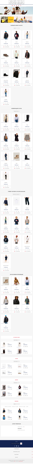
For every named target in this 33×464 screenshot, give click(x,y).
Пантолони (27, 80)
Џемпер (16, 41)
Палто (16, 287)
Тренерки (16, 80)
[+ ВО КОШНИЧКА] (11, 346)
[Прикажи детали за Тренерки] (16, 73)
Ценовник (19, 428)
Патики (16, 358)
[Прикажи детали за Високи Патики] (6, 73)
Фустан (8, 349)
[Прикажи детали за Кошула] (16, 118)
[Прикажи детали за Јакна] (6, 35)
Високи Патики (6, 80)
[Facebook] (14, 446)
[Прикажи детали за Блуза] (6, 201)
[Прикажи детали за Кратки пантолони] (27, 239)
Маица (16, 207)
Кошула (16, 124)
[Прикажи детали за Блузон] (27, 220)
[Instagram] (16, 446)
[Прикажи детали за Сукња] (27, 137)
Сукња (8, 343)
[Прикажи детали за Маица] (16, 54)
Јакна (6, 41)
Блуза (6, 207)
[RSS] (18, 446)
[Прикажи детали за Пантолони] (27, 73)
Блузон (6, 246)
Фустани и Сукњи (16, 337)
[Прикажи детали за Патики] (6, 54)
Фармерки (27, 41)
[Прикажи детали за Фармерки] (27, 35)
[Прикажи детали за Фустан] (16, 137)
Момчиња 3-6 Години (15, 406)
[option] (16, 10)
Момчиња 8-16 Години (22, 406)
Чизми (27, 124)
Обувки (27, 406)
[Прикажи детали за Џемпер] (16, 35)
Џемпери (16, 379)
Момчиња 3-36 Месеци (8, 406)
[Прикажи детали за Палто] (6, 137)
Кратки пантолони (27, 246)
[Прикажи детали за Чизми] (27, 118)
